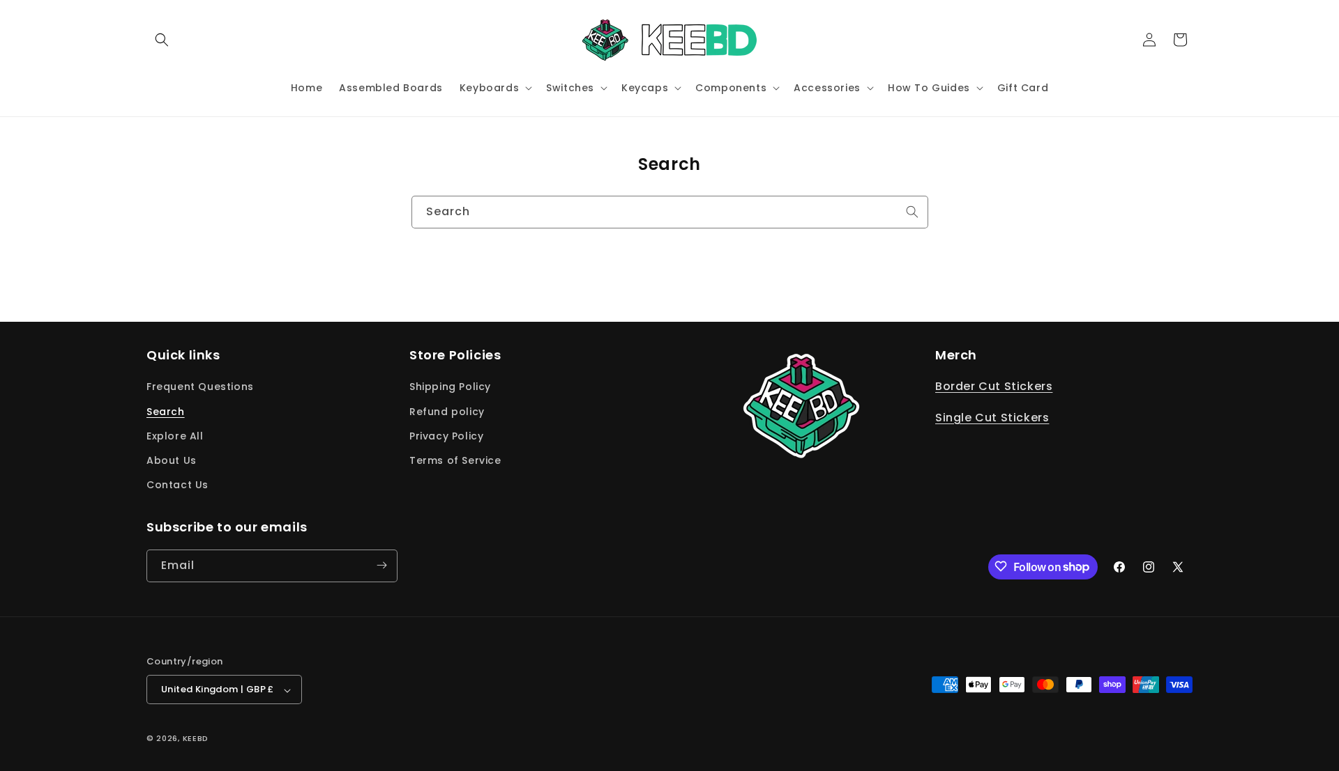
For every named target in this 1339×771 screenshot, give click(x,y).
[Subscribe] (381, 565)
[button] (161, 39)
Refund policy (447, 412)
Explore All (175, 436)
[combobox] (670, 212)
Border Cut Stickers (993, 387)
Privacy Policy (446, 436)
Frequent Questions (200, 387)
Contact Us (177, 485)
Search (165, 412)
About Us (171, 460)
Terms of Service (455, 460)
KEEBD (196, 739)
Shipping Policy (450, 387)
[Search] (912, 211)
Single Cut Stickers (992, 418)
